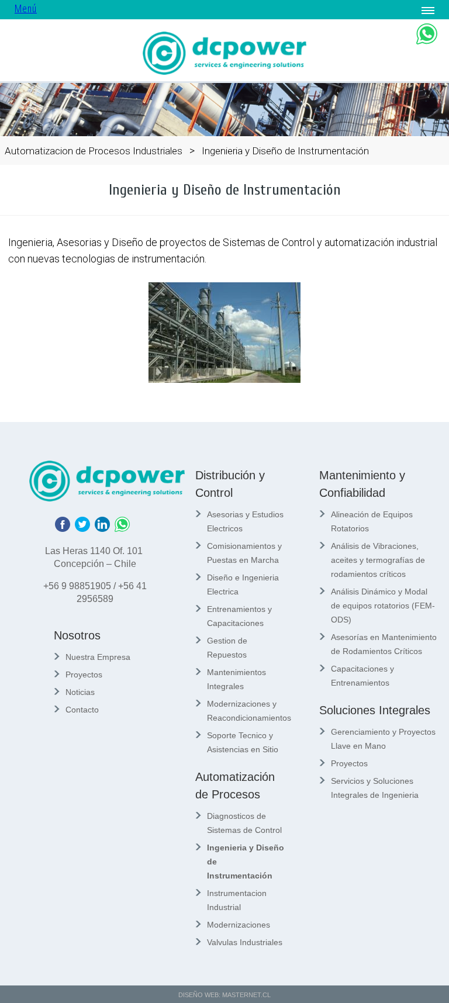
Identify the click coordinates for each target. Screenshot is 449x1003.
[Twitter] (85, 529)
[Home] (224, 71)
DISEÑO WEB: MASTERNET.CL (224, 994)
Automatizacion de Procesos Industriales (93, 151)
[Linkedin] (105, 529)
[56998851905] (124, 529)
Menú (26, 8)
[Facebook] (65, 529)
